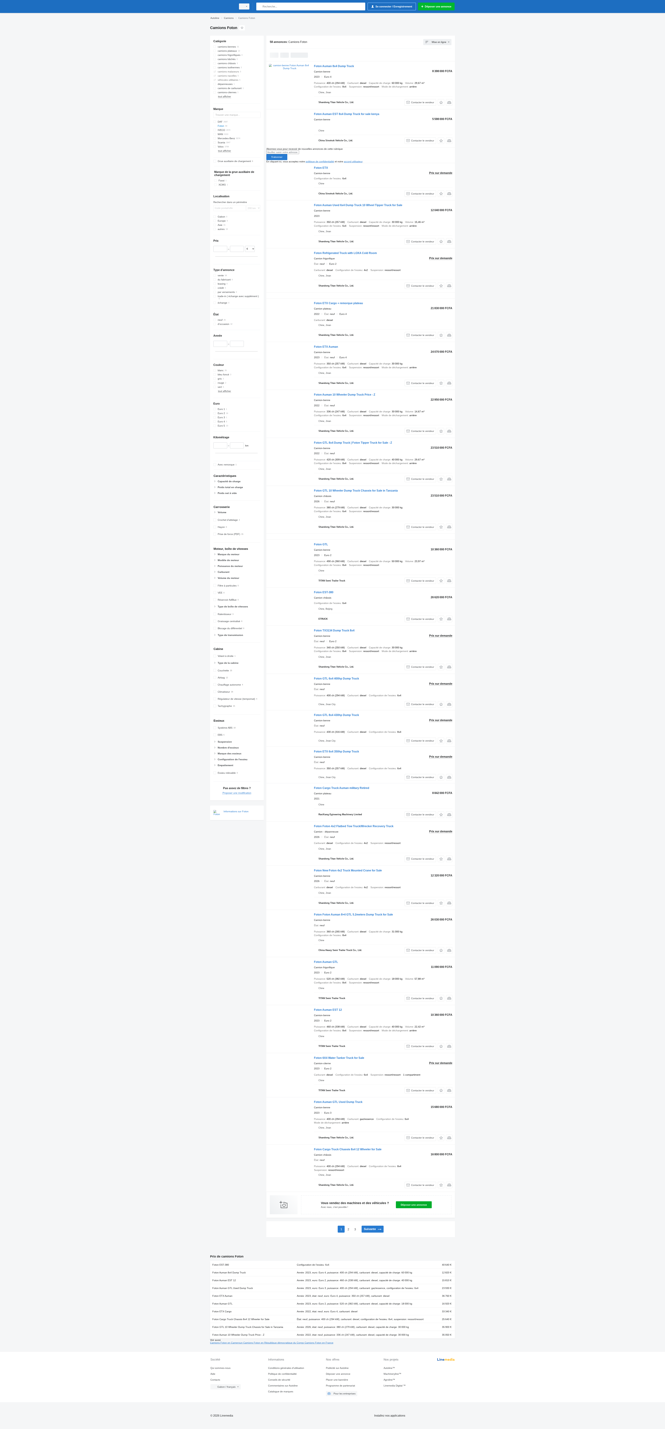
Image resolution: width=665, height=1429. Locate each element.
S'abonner (276, 157)
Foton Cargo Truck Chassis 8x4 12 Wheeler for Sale (348, 1149)
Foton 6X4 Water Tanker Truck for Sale (339, 1057)
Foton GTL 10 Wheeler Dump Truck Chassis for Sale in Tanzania (356, 490)
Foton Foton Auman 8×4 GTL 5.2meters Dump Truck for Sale (353, 914)
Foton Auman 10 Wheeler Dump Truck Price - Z (344, 394)
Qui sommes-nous (220, 1368)
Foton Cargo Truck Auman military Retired (341, 788)
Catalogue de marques (280, 1391)
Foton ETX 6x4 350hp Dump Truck (336, 751)
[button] (441, 102)
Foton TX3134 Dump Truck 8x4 (334, 630)
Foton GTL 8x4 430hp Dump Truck (336, 715)
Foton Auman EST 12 (328, 1009)
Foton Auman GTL (326, 961)
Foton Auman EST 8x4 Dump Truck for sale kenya (346, 114)
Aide (212, 1373)
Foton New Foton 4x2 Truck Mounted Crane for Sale (348, 870)
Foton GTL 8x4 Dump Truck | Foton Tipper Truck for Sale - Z (353, 442)
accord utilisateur (353, 161)
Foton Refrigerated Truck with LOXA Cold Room (345, 253)
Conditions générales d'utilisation (286, 1368)
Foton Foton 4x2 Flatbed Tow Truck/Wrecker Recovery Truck (353, 826)
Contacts (215, 1379)
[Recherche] (260, 6)
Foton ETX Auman (326, 346)
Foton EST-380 (323, 592)
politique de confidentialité (320, 161)
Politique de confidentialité (282, 1373)
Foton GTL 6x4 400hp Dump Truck (336, 678)
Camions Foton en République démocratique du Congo (274, 1342)
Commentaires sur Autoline (283, 1385)
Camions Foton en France (319, 1342)
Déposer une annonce (414, 1204)
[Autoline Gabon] (222, 6)
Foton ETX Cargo (222, 1311)
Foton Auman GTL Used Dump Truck (338, 1101)
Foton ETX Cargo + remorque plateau (338, 303)
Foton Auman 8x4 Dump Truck (334, 66)
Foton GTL (321, 544)
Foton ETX (321, 167)
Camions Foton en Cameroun (226, 1342)
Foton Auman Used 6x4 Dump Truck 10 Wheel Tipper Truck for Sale (358, 205)
